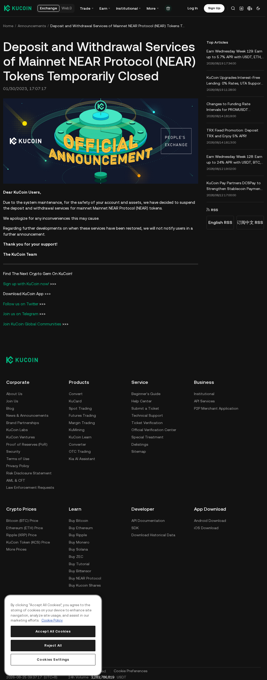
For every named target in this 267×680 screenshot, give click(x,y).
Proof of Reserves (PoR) (26, 444)
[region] (53, 635)
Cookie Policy (52, 620)
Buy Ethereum (81, 528)
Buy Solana (78, 549)
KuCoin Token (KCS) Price (28, 542)
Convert (76, 394)
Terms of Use (17, 459)
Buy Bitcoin (78, 520)
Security (13, 451)
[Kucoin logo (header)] (17, 8)
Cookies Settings (53, 659)
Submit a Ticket (145, 408)
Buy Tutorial (79, 564)
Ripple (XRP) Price (21, 535)
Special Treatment (147, 437)
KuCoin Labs (17, 430)
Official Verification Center (153, 430)
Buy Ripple (78, 535)
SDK (135, 528)
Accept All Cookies (53, 631)
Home (8, 26)
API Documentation (148, 520)
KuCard (75, 401)
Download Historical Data (153, 535)
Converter (77, 444)
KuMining (76, 430)
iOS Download (206, 528)
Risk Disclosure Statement (29, 473)
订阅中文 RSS (250, 222)
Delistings (139, 444)
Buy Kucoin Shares (85, 585)
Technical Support (147, 415)
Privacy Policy (17, 466)
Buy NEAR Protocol (85, 578)
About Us (14, 394)
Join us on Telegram (20, 314)
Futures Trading (82, 415)
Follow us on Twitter (20, 304)
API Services (204, 401)
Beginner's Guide (145, 394)
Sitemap (138, 451)
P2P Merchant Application (216, 408)
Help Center (141, 401)
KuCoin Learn (80, 437)
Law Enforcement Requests (30, 487)
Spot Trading (80, 408)
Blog (10, 408)
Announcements (32, 26)
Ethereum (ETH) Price (24, 528)
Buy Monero (79, 542)
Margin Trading (82, 423)
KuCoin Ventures (20, 437)
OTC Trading (80, 451)
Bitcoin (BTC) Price (22, 520)
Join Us (12, 401)
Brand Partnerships (22, 423)
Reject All (53, 645)
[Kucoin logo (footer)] (25, 360)
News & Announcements (27, 415)
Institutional (204, 394)
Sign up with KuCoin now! (26, 284)
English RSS (220, 222)
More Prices (16, 549)
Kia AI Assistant (82, 459)
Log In (192, 8)
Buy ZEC (76, 556)
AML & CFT (15, 480)
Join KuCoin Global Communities (32, 324)
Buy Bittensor (80, 571)
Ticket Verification (147, 423)
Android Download (210, 520)
